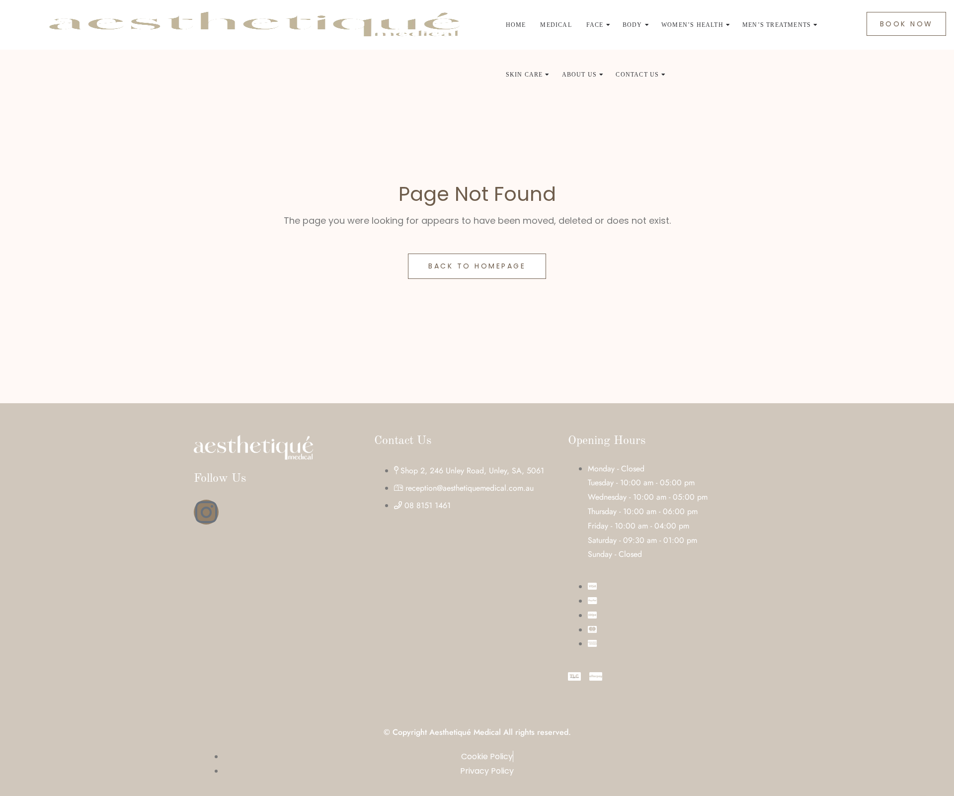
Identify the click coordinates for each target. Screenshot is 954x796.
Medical (555, 24)
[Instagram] (206, 512)
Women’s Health (692, 24)
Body (632, 24)
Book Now (906, 24)
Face (595, 24)
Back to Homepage (477, 266)
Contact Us (637, 74)
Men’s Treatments (776, 24)
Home (516, 24)
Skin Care (524, 74)
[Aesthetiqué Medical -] (254, 25)
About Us (579, 74)
